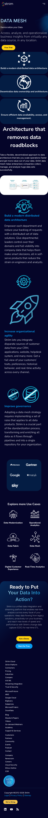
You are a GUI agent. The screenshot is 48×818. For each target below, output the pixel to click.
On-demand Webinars (14, 724)
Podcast (8, 748)
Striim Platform (11, 665)
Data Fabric (13, 546)
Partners (8, 738)
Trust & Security (11, 687)
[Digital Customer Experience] (13, 558)
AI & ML (8, 681)
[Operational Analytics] (35, 514)
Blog (7, 715)
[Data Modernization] (13, 514)
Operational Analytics (35, 524)
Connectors (10, 668)
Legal (6, 795)
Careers (8, 762)
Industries (9, 674)
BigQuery (9, 701)
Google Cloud (10, 698)
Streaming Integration (13, 684)
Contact (8, 751)
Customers (9, 735)
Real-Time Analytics (35, 566)
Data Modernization (13, 522)
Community (9, 741)
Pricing (8, 671)
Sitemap (27, 795)
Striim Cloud (10, 661)
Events (8, 745)
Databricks (9, 704)
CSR (7, 771)
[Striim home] (7, 4)
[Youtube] (11, 809)
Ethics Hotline (10, 768)
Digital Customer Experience (13, 568)
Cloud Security (11, 765)
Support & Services (13, 731)
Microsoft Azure (11, 691)
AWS (7, 694)
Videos (8, 721)
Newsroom (9, 758)
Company (9, 755)
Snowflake (9, 710)
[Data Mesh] (35, 537)
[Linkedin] (5, 809)
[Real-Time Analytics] (35, 558)
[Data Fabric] (13, 537)
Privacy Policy (17, 795)
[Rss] (18, 809)
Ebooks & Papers (12, 718)
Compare (9, 677)
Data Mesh (35, 546)
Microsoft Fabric (11, 707)
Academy (9, 727)
